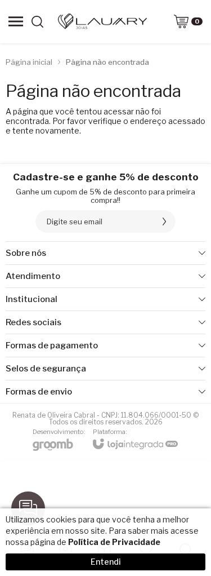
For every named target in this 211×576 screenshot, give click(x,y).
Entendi (106, 561)
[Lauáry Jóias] (102, 21)
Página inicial (29, 62)
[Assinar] (164, 221)
